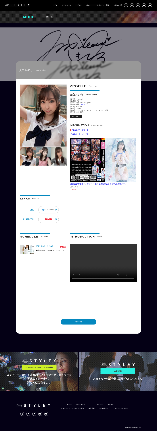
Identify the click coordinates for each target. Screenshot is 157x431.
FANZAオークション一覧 (79, 134)
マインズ (83, 104)
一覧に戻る (78, 322)
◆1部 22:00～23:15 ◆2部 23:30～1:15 (50, 250)
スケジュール (66, 5)
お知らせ (110, 404)
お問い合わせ (103, 408)
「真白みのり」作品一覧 (79, 130)
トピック (78, 5)
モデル (55, 5)
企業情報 (116, 5)
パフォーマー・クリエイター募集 (97, 5)
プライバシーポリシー (120, 408)
